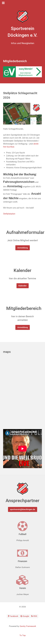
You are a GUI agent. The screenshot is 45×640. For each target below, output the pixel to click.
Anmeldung (22, 248)
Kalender (22, 285)
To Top (23, 635)
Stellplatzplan (9, 214)
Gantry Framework (28, 626)
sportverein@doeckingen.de (22, 509)
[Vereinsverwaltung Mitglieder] (22, 71)
